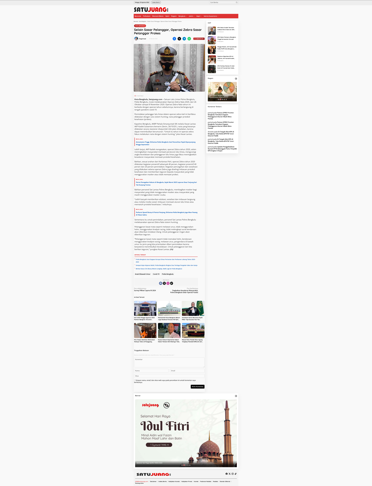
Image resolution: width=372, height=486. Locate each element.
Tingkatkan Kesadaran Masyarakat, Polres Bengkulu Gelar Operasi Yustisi (184, 290)
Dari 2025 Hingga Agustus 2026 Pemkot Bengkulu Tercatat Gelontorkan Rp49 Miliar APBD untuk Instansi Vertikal (144, 319)
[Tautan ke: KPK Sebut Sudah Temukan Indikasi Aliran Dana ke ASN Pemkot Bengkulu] (212, 30)
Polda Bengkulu (168, 274)
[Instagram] (168, 283)
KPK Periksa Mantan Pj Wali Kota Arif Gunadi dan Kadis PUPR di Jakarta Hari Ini (225, 67)
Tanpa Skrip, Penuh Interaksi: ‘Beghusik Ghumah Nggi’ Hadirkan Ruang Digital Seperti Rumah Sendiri (222, 96)
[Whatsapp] (189, 38)
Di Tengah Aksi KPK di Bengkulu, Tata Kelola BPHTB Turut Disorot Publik (221, 134)
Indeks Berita (162, 481)
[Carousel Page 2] (220, 99)
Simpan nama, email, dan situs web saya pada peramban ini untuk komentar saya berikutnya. (165, 381)
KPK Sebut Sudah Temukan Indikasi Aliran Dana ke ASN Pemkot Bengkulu (225, 29)
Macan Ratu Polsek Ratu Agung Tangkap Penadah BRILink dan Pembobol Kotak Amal (192, 341)
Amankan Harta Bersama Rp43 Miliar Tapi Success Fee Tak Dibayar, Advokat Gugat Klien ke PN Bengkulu (192, 319)
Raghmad (142, 39)
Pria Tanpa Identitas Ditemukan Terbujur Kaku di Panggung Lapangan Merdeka (144, 341)
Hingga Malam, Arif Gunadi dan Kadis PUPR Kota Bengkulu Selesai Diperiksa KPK (227, 48)
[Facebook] (160, 283)
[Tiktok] (171, 283)
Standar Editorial (225, 481)
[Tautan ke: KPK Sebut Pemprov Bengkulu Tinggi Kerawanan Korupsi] (212, 40)
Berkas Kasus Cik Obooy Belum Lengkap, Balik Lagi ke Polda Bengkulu (159, 269)
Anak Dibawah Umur (142, 274)
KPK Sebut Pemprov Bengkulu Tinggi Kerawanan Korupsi (226, 38)
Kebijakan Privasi (187, 481)
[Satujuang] (151, 9)
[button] (236, 2)
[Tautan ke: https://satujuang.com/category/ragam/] (236, 78)
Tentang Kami (139, 483)
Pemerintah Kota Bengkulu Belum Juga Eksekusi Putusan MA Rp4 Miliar (169, 319)
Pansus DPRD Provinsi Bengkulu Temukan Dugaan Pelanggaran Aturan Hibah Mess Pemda (221, 116)
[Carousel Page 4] (224, 99)
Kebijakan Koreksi (174, 481)
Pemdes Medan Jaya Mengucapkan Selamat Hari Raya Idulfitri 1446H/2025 (161, 463)
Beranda (136, 21)
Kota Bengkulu (142, 21)
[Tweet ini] (179, 38)
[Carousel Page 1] (218, 99)
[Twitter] (164, 283)
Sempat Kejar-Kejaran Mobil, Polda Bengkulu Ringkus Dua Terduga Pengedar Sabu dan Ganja (166, 265)
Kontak (196, 481)
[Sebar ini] (174, 38)
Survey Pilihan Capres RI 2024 (145, 289)
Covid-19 (156, 274)
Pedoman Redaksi (205, 481)
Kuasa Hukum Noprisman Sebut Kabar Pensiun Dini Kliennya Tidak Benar (169, 341)
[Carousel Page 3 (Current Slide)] (222, 99)
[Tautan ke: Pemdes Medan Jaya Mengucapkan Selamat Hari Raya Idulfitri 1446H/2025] (186, 433)
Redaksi (215, 481)
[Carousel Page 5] (226, 99)
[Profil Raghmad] (136, 39)
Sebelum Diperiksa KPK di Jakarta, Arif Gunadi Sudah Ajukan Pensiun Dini (225, 57)
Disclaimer (153, 481)
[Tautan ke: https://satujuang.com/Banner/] (236, 396)
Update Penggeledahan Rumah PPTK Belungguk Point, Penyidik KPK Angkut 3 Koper (222, 149)
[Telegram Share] (184, 38)
